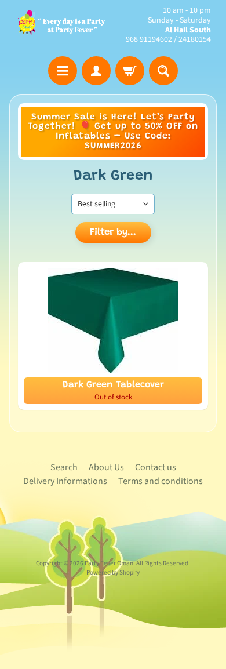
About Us (106, 467)
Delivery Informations (65, 481)
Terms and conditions (160, 481)
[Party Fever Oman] (61, 25)
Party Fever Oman (109, 563)
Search (64, 467)
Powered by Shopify (113, 572)
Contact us (155, 467)
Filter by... (113, 233)
